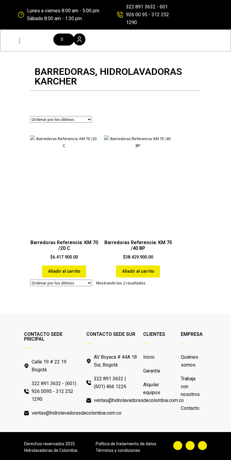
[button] (150, 40)
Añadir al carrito (64, 271)
